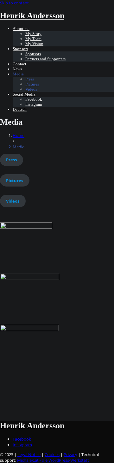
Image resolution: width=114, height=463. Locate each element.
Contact (19, 64)
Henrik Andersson (32, 15)
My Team (33, 38)
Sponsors (20, 48)
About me (21, 28)
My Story (33, 33)
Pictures (32, 84)
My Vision (34, 43)
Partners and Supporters (45, 58)
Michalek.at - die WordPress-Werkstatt (53, 460)
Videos (31, 89)
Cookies (52, 454)
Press (29, 79)
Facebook (33, 99)
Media (18, 74)
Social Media (24, 94)
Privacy (70, 454)
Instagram (33, 104)
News (17, 69)
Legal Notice (29, 454)
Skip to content (14, 3)
